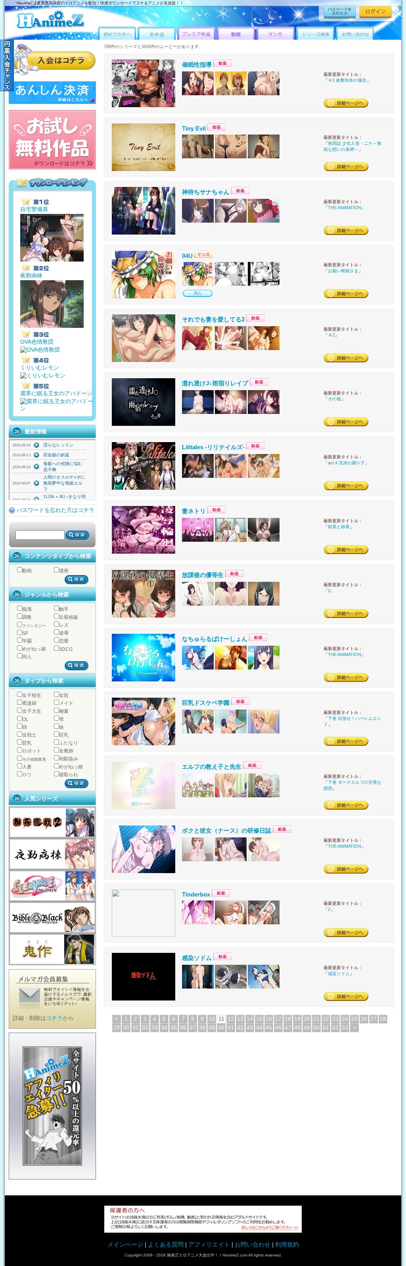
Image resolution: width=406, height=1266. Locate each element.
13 (240, 1019)
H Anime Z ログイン (375, 12)
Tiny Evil (194, 128)
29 (116, 1027)
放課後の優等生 (203, 574)
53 (345, 1027)
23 (335, 1019)
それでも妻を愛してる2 (213, 319)
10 (212, 1019)
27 (373, 1019)
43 (250, 1027)
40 (221, 1027)
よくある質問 (166, 1244)
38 (202, 1027)
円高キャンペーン (7, 65)
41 (231, 1027)
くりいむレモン (39, 368)
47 (288, 1027)
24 (345, 1019)
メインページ (125, 1244)
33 (154, 1027)
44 (259, 1027)
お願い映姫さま (343, 270)
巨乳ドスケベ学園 (206, 702)
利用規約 (287, 1244)
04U (187, 255)
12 (231, 1019)
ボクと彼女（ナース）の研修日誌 (226, 830)
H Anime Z (50, 20)
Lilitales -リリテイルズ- (213, 447)
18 (288, 1019)
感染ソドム (197, 957)
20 (307, 1019)
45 (269, 1027)
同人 (198, 293)
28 (383, 1019)
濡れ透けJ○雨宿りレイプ (215, 383)
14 (250, 1019)
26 (364, 1019)
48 (297, 1027)
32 (145, 1027)
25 (354, 1019)
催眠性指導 (197, 64)
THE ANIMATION (344, 207)
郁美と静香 (339, 526)
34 (164, 1027)
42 (240, 1027)
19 (297, 1019)
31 (135, 1027)
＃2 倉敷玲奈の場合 (347, 80)
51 (326, 1027)
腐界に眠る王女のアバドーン (56, 393)
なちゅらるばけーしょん (214, 638)
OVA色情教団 (37, 342)
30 (126, 1027)
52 (335, 1027)
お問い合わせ (252, 1244)
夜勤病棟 (31, 276)
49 (307, 1027)
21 (316, 1019)
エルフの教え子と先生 (211, 766)
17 (278, 1019)
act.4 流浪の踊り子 (346, 462)
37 (193, 1027)
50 (316, 1027)
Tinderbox (196, 894)
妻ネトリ (194, 511)
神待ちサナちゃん (206, 192)
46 (278, 1027)
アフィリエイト (210, 1244)
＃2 (331, 335)
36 (183, 1027)
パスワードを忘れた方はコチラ (55, 510)
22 (326, 1019)
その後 (334, 398)
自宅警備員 (34, 209)
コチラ (54, 1018)
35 (173, 1027)
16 (269, 1019)
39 (212, 1027)
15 (259, 1019)
